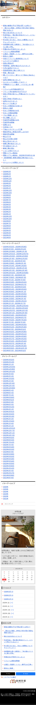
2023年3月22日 (8, 414)
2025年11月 (7, 181)
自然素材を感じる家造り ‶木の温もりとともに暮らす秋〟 (18, 46)
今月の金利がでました (11, 68)
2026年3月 (7, 171)
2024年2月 (7, 186)
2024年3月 (7, 183)
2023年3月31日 (8, 411)
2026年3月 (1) (8, 591)
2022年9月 (7, 221)
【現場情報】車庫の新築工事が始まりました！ (18, 159)
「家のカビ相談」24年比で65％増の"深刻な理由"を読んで (18, 29)
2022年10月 (7, 219)
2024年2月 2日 (8, 376)
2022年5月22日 (8, 456)
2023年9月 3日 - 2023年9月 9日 (14, 275)
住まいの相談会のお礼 (11, 110)
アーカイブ (7, 588)
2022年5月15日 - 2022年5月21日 (15, 334)
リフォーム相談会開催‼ (11, 51)
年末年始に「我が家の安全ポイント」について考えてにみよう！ (19, 36)
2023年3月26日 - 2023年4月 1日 (14, 291)
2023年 (5, 494)
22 (4, 579)
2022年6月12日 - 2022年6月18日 (15, 327)
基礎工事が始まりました (12, 143)
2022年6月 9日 (8, 452)
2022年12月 (7, 216)
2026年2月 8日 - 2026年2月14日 (14, 249)
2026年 (5, 487)
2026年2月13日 (8, 362)
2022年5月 (7, 228)
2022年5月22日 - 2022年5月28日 (15, 332)
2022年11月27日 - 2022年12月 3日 (15, 310)
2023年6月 (7, 202)
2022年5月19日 (8, 459)
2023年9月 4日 (8, 390)
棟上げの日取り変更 (10, 139)
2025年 (5, 489)
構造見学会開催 (8, 134)
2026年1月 (7, 176)
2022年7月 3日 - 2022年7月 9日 (14, 322)
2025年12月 (7, 178)
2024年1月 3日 (8, 381)
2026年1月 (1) (8, 599)
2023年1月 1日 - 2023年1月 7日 (14, 303)
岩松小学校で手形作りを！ (12, 99)
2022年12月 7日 (9, 430)
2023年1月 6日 (8, 423)
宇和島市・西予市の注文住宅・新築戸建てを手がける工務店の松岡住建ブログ (18, 6)
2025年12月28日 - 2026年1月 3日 (15, 251)
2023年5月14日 (8, 407)
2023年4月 (7, 207)
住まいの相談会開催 (10, 113)
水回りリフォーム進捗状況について (16, 58)
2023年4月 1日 (8, 409)
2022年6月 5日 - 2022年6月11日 (14, 329)
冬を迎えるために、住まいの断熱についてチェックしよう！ (18, 41)
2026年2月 (7, 174)
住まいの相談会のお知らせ (12, 106)
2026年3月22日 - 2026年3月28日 (15, 247)
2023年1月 (7, 214)
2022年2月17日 (8, 473)
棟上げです (7, 136)
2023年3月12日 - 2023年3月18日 (15, 296)
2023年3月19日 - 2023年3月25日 (15, 294)
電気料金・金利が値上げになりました (16, 66)
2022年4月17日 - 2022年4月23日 (15, 339)
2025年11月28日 (9, 369)
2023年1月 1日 (8, 426)
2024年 (5, 491)
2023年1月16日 (8, 421)
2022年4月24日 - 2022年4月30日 (15, 336)
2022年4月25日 (8, 463)
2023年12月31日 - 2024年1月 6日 (15, 268)
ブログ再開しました (10, 115)
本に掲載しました (9, 117)
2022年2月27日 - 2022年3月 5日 (14, 343)
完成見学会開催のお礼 (11, 120)
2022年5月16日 (8, 461)
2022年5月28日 (8, 454)
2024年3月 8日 (8, 374)
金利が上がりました (10, 101)
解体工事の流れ (8, 148)
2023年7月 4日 (8, 395)
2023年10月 (7, 193)
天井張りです (8, 127)
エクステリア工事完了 (11, 61)
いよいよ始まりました (11, 150)
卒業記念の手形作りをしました (14, 49)
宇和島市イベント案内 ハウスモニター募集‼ (18, 86)
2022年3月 (7, 233)
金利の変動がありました (12, 80)
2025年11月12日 (9, 371)
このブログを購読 (9, 677)
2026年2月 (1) (8, 595)
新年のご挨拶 (8, 56)
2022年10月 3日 (9, 435)
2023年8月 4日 (8, 393)
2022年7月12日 (8, 442)
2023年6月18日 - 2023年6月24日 (15, 282)
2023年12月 (7, 190)
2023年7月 (7, 200)
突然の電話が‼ (8, 63)
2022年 (5, 496)
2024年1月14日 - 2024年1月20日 (15, 266)
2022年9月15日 (8, 440)
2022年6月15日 (8, 449)
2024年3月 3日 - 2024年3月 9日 (14, 261)
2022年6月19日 (8, 447)
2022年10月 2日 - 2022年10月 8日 (15, 313)
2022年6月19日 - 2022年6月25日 (15, 324)
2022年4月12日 (8, 468)
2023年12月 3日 (9, 385)
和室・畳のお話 (8, 73)
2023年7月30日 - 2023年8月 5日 (14, 277)
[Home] (2, 504)
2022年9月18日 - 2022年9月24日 (15, 315)
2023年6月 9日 (8, 402)
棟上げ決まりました (10, 141)
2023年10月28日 (9, 388)
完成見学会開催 (8, 122)
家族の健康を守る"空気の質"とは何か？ (17, 25)
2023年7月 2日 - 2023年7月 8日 (14, 280)
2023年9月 (7, 195)
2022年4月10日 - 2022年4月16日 (15, 341)
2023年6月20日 (8, 397)
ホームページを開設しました (13, 162)
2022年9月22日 (8, 437)
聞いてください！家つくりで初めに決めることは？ (19, 76)
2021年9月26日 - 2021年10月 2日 (15, 348)
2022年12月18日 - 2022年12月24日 (15, 306)
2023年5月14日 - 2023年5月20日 (15, 289)
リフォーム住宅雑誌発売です (13, 89)
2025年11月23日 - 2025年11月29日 (15, 256)
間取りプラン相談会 (10, 153)
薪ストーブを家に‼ (10, 103)
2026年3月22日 (8, 360)
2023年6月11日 (8, 400)
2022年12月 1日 (9, 433)
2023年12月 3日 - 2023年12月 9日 (15, 270)
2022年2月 (7, 235)
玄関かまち (7, 125)
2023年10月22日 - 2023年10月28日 (15, 273)
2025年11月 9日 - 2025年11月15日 (15, 258)
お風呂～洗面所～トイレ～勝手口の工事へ (18, 54)
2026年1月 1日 (8, 364)
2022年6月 (7, 226)
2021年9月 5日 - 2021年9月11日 (14, 350)
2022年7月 (7, 223)
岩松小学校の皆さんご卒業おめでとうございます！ (19, 95)
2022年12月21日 (9, 428)
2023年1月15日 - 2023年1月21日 (15, 301)
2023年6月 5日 (8, 404)
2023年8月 (7, 197)
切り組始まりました (10, 146)
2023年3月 (7, 209)
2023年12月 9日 (9, 383)
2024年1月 (7, 188)
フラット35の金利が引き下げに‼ (14, 91)
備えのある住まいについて (12, 33)
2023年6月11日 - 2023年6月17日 (14, 284)
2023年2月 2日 (8, 419)
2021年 (5, 498)
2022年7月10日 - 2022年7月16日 (15, 320)
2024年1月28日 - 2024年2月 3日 (14, 263)
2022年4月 (7, 230)
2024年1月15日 (8, 378)
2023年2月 (7, 212)
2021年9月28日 (8, 475)
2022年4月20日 (8, 466)
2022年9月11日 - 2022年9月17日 (14, 317)
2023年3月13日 (8, 416)
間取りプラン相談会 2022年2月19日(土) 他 (19, 155)
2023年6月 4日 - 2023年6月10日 (14, 287)
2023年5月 (7, 204)
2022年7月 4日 (8, 445)
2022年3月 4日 (8, 470)
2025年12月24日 (9, 367)
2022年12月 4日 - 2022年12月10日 (15, 308)
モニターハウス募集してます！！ (15, 82)
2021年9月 (7, 237)
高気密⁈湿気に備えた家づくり (14, 70)
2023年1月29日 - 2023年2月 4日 (14, 299)
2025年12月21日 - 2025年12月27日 (15, 254)
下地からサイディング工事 (12, 129)
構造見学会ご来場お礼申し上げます (16, 132)
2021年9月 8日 (8, 478)
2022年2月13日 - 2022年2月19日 (15, 346)
